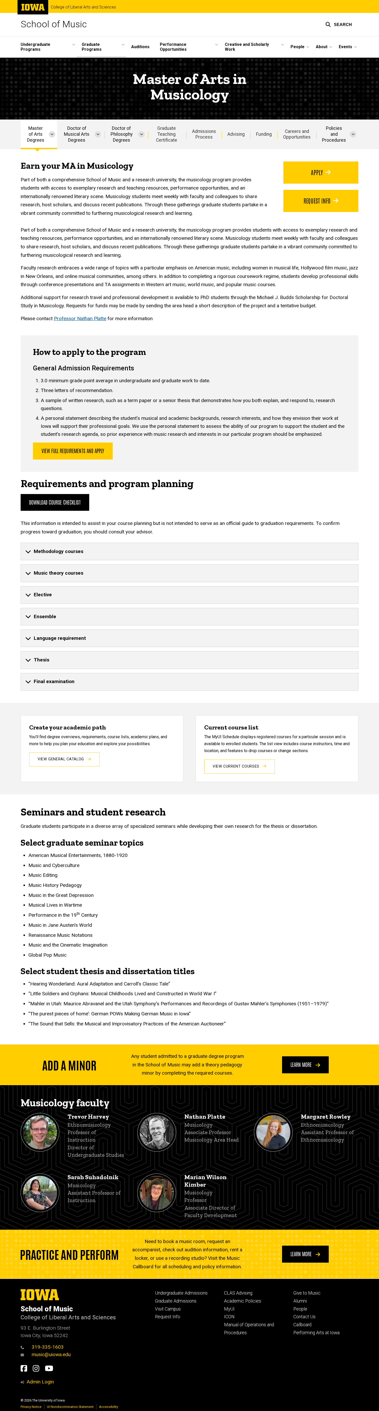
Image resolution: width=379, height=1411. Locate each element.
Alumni (300, 1301)
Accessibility (108, 1407)
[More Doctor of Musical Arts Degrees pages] (98, 134)
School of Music (54, 24)
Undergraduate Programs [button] (35, 47)
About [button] (321, 46)
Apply (317, 172)
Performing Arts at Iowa (316, 1332)
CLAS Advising (238, 1293)
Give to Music (306, 1293)
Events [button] (345, 46)
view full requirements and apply (73, 450)
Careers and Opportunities (297, 134)
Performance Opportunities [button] (173, 47)
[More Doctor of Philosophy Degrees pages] (141, 134)
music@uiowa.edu (51, 1354)
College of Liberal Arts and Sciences (83, 7)
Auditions (140, 46)
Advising (236, 134)
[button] (338, 24)
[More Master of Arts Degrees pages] (52, 134)
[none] (189, 551)
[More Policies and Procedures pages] (353, 134)
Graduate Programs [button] (92, 47)
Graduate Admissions (175, 1301)
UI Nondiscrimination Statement (70, 1407)
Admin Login (40, 1382)
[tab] (189, 551)
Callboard (302, 1324)
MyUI (229, 1309)
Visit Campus (168, 1309)
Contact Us (304, 1316)
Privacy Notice (31, 1407)
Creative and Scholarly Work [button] (247, 47)
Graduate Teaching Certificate (166, 134)
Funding (264, 134)
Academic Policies (242, 1301)
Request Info (317, 200)
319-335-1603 (48, 1347)
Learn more (302, 1064)
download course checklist (55, 502)
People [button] (297, 46)
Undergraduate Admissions (181, 1293)
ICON (229, 1316)
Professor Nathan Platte (80, 318)
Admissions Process (204, 134)
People (300, 1309)
